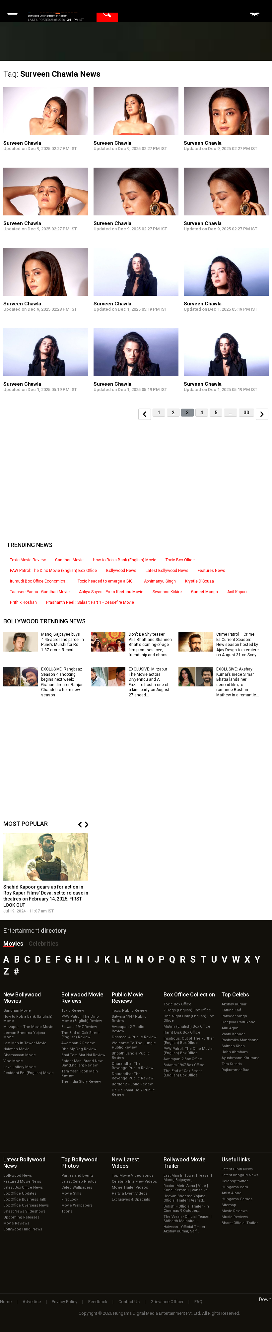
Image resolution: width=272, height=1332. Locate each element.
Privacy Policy (64, 1301)
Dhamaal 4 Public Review (134, 1037)
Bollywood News (121, 570)
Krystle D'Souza (199, 581)
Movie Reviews (16, 1223)
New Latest (125, 1162)
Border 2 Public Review (132, 1084)
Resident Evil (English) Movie (28, 1073)
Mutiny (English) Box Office (187, 1026)
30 (246, 412)
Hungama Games (237, 1199)
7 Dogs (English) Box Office (187, 1010)
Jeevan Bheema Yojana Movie (24, 1035)
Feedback (97, 1301)
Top (235, 994)
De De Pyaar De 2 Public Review (133, 1092)
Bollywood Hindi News (22, 1229)
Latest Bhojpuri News (240, 1175)
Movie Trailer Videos (130, 1187)
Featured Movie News (22, 1181)
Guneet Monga (204, 591)
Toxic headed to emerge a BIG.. (106, 581)
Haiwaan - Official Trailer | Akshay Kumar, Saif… (185, 1229)
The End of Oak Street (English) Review (80, 1035)
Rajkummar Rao (235, 1070)
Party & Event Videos (130, 1193)
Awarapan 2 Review (78, 1043)
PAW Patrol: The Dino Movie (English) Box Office (53, 570)
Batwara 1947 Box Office (184, 1065)
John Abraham (235, 1052)
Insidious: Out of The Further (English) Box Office (189, 1040)
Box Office (189, 994)
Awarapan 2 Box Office (183, 1059)
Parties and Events (77, 1175)
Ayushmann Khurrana (240, 1058)
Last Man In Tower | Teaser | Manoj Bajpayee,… (188, 1177)
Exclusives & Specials (131, 1199)
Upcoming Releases (21, 1217)
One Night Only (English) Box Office (189, 1018)
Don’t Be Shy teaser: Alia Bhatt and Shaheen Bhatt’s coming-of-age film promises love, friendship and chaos (150, 644)
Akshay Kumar (234, 1004)
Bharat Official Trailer (240, 1223)
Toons (66, 1211)
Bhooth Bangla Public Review (131, 1055)
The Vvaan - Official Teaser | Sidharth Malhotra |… (188, 1218)
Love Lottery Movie (19, 1067)
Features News (211, 570)
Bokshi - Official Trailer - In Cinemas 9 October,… (186, 1208)
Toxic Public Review (129, 1010)
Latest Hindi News (237, 1169)
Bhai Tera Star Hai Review (83, 1055)
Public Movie (127, 997)
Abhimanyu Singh (160, 581)
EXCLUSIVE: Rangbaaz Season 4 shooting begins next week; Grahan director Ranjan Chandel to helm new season (62, 682)
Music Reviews (235, 1217)
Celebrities (43, 943)
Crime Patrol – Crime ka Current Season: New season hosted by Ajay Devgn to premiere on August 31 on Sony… (237, 644)
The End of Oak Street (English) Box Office (183, 1073)
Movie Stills (71, 1193)
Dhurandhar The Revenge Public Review (132, 1065)
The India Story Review (81, 1081)
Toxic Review (72, 1010)
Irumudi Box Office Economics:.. (39, 581)
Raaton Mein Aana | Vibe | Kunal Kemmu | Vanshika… (187, 1188)
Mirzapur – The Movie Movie (28, 1027)
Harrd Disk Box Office (182, 1032)
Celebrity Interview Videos (134, 1181)
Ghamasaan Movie (19, 1055)
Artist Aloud (231, 1193)
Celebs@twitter (235, 1181)
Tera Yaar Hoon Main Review (79, 1073)
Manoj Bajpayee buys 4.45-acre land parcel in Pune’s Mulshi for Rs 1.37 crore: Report (62, 642)
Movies (13, 943)
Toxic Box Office (180, 560)
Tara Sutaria (232, 1064)
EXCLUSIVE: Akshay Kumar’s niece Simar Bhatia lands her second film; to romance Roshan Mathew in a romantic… (237, 682)
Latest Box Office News (23, 1187)
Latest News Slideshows (24, 1211)
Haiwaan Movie (16, 1049)
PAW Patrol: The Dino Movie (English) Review (81, 1018)
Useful (236, 1159)
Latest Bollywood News (167, 570)
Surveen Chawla (22, 143)
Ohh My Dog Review (78, 1049)
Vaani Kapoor (233, 1034)
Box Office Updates (19, 1193)
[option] (45, 873)
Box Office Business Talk (24, 1199)
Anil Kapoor (237, 591)
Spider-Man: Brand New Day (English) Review (81, 1063)
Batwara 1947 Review (79, 1027)
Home (6, 1301)
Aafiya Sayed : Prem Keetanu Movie (111, 591)
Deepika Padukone (238, 1022)
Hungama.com (235, 1187)
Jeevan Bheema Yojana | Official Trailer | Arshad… (185, 1198)
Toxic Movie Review (28, 560)
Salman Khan (233, 1046)
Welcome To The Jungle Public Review (134, 1045)
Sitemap (229, 1205)
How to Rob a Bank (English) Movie (124, 560)
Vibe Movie (13, 1061)
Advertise (32, 1301)
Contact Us (129, 1301)
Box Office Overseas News (26, 1205)
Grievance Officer (167, 1301)
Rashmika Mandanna (240, 1040)
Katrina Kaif (231, 1010)
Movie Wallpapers (77, 1205)
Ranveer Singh (234, 1016)
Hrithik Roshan (23, 602)
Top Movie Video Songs (133, 1175)
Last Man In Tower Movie (24, 1043)
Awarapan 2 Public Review (128, 1029)
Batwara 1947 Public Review (129, 1018)
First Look (69, 1199)
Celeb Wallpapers (76, 1187)
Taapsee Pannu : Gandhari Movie (40, 591)
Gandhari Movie (69, 560)
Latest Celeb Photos (79, 1181)
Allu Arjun (230, 1028)
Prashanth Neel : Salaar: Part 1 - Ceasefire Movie (90, 602)
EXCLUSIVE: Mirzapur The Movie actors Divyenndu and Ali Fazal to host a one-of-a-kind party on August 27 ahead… (149, 682)
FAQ (198, 1301)
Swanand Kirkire (167, 591)
